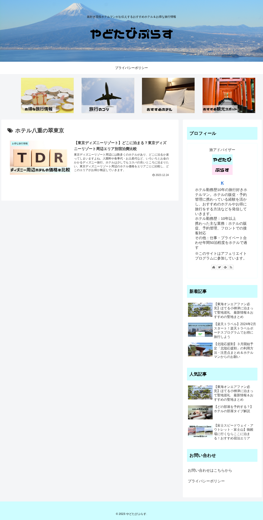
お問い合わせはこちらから (210, 470)
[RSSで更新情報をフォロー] (230, 267)
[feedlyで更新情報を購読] (225, 267)
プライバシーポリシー (206, 481)
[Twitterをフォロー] (219, 267)
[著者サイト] (213, 267)
